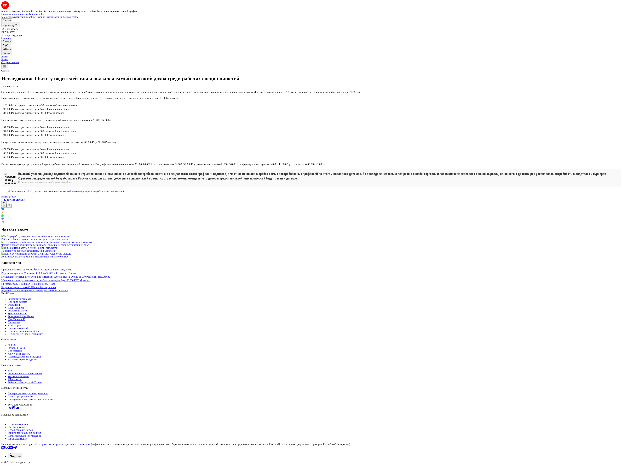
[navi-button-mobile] (4, 66)
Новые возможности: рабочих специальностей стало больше (34, 256)
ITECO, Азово (60, 290)
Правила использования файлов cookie (56, 17)
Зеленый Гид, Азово (99, 276)
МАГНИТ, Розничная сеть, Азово (53, 269)
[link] (6, 49)
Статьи (5, 70)
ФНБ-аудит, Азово (65, 273)
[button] (4, 56)
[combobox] (15, 455)
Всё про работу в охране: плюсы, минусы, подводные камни (35, 239)
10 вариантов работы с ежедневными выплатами (28, 250)
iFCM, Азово (83, 280)
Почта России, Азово (44, 287)
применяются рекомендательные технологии (65, 444)
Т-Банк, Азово (47, 283)
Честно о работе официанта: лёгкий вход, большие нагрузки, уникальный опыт (45, 245)
